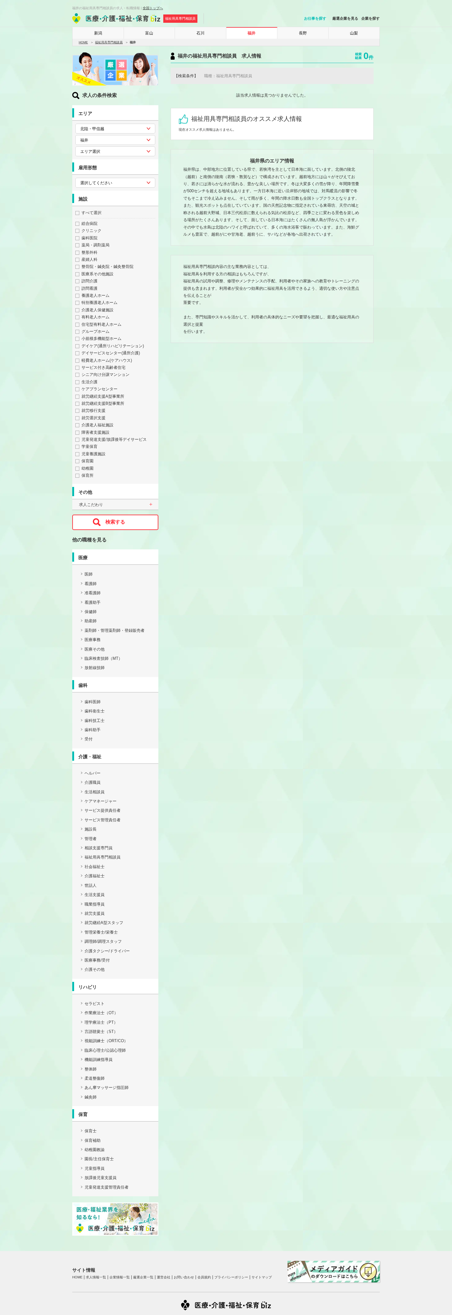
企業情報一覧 (119, 1277)
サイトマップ (262, 1277)
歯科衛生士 (95, 711)
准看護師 (93, 593)
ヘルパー (93, 773)
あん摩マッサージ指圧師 (107, 1087)
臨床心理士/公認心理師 (105, 1050)
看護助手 (93, 602)
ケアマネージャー (101, 801)
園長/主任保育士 (99, 1159)
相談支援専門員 (99, 848)
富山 (149, 33)
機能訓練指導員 (99, 1059)
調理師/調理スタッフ (103, 941)
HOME (83, 42)
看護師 (91, 583)
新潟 (98, 33)
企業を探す (370, 18)
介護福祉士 (95, 876)
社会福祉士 (95, 866)
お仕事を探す (315, 18)
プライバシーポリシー (231, 1277)
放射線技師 (95, 667)
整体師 (91, 1069)
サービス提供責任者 (103, 810)
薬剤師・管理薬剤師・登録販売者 (115, 630)
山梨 (354, 33)
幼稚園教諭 (95, 1149)
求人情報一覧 (96, 1277)
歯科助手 (93, 729)
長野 (303, 33)
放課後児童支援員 (101, 1177)
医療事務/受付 (97, 960)
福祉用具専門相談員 (109, 42)
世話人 (91, 885)
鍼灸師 (91, 1097)
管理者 (91, 838)
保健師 (91, 611)
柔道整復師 (95, 1078)
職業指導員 (95, 904)
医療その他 (95, 649)
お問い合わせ (184, 1277)
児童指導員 (95, 1168)
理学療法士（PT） (101, 1022)
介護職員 (93, 782)
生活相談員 (95, 792)
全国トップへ (153, 8)
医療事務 (93, 639)
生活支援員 (95, 894)
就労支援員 (95, 913)
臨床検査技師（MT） (103, 658)
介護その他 (95, 969)
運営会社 (163, 1277)
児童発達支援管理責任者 (107, 1187)
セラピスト (95, 1003)
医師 (89, 574)
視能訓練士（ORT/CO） (106, 1040)
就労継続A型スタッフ (104, 922)
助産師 (91, 621)
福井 (252, 33)
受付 (89, 739)
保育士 (91, 1131)
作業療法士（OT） (101, 1012)
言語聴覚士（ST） (101, 1031)
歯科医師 (93, 701)
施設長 (91, 829)
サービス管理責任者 (103, 820)
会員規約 (204, 1277)
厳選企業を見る (345, 18)
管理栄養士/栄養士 (101, 932)
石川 (200, 33)
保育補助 (93, 1140)
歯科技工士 (95, 720)
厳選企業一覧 (143, 1277)
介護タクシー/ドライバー (107, 951)
